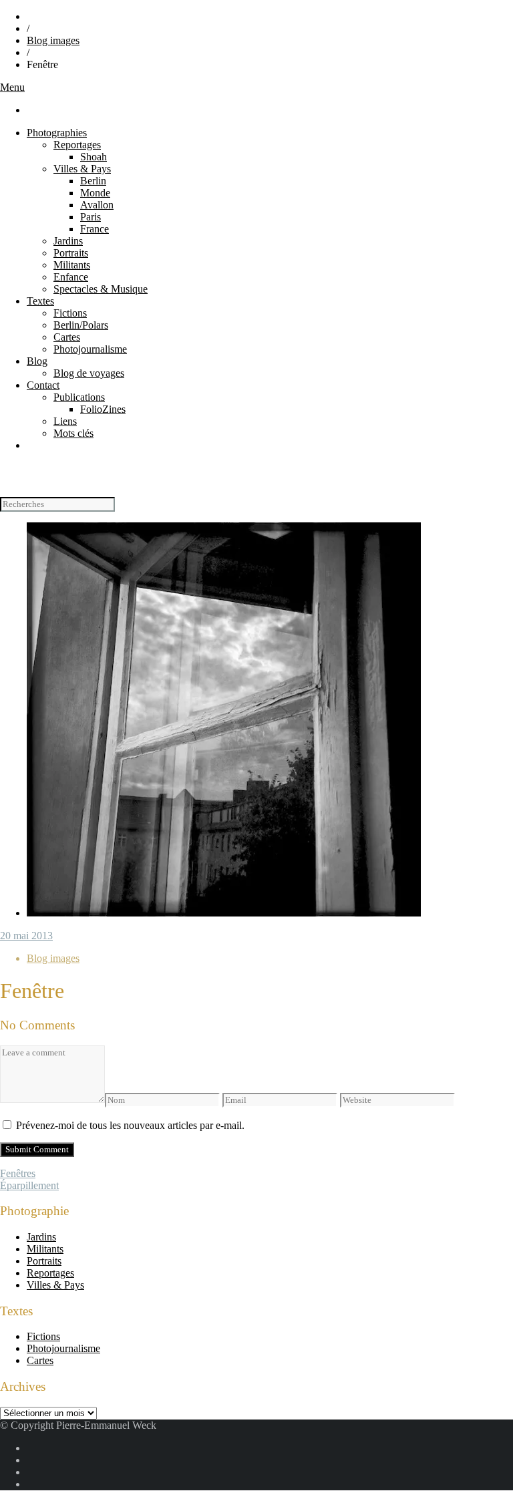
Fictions (70, 313)
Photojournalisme (90, 349)
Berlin (93, 180)
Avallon (97, 204)
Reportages (77, 144)
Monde (95, 192)
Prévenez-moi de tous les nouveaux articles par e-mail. (130, 1125)
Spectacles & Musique (100, 289)
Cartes (66, 337)
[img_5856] (224, 913)
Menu (12, 87)
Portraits (70, 253)
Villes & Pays (82, 168)
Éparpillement (29, 1185)
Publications (79, 397)
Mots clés (73, 433)
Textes (40, 301)
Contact (43, 385)
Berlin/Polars (80, 325)
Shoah (93, 156)
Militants (71, 265)
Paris (90, 216)
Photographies (57, 132)
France (94, 228)
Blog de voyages (88, 373)
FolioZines (103, 409)
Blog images (53, 40)
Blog (37, 361)
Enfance (70, 277)
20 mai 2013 (26, 935)
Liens (65, 421)
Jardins (68, 240)
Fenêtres (17, 1173)
